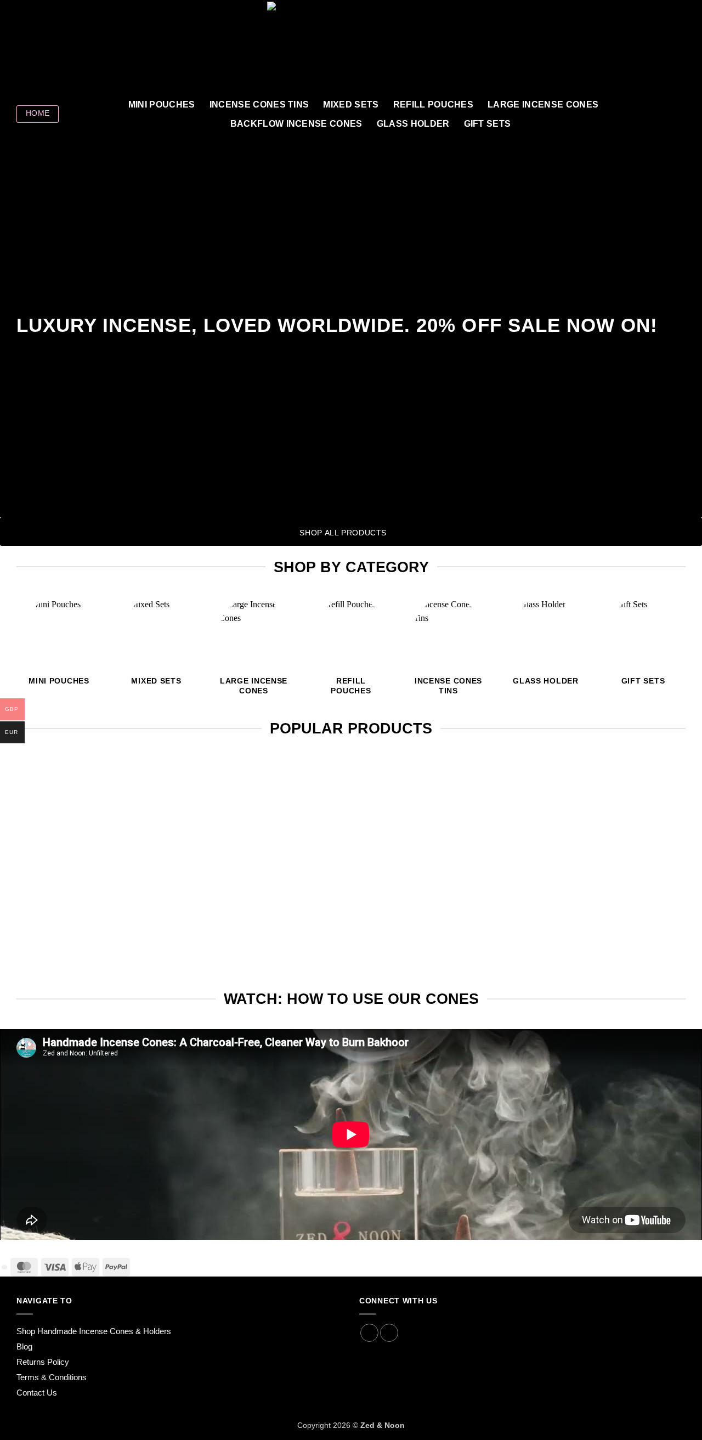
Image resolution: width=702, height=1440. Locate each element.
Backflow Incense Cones (296, 123)
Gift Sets (487, 123)
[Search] (680, 114)
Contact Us (36, 1392)
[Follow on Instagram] (37, 47)
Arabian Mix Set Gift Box (351, 934)
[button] (631, 47)
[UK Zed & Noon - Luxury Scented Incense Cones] (351, 47)
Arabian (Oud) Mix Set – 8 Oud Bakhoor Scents (122, 934)
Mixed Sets (350, 104)
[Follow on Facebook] (23, 47)
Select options (579, 967)
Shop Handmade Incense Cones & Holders (93, 1331)
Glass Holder (413, 123)
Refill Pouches (433, 104)
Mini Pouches (161, 104)
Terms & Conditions (51, 1377)
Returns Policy (42, 1361)
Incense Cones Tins (259, 104)
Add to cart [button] (122, 967)
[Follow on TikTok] (52, 47)
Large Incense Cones (543, 104)
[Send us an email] (66, 47)
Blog (24, 1346)
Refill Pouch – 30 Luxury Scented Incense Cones (579, 934)
